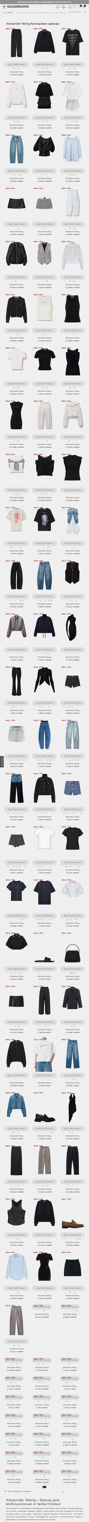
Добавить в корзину (25, 30)
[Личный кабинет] (69, 8)
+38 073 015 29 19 (63, 2)
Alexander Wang (16, 72)
